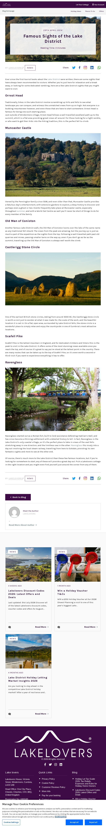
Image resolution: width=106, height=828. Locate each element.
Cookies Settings (11, 822)
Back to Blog (19, 497)
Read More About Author (21, 525)
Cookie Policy (48, 783)
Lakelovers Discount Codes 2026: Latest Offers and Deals (26, 594)
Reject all (93, 822)
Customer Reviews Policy (53, 787)
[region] (53, 814)
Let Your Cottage (82, 5)
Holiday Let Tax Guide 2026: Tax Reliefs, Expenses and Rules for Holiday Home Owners (86, 782)
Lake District (54, 79)
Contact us (47, 799)
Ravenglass (76, 445)
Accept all (74, 822)
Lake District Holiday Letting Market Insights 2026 (27, 679)
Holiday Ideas (76, 11)
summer (21, 211)
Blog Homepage (8, 11)
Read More (40, 627)
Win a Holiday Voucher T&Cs (72, 592)
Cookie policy (60, 817)
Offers (101, 11)
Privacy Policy (48, 779)
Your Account (99, 5)
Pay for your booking (51, 795)
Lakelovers (16, 68)
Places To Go (90, 11)
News (30, 68)
